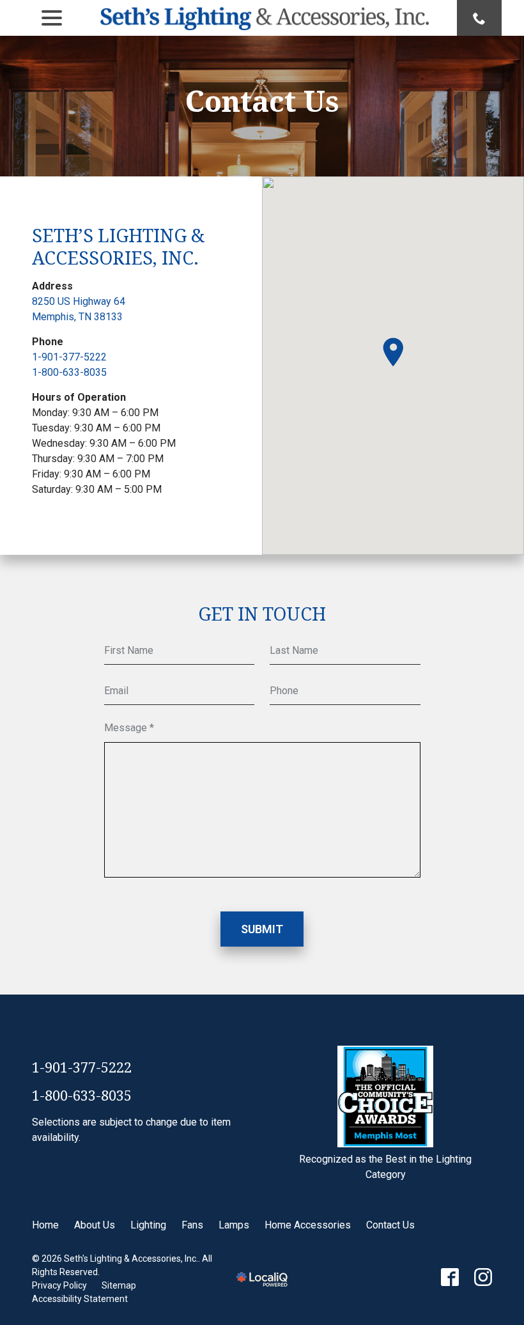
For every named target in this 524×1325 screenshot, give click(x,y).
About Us (94, 1225)
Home (45, 1225)
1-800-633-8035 (69, 372)
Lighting (148, 1225)
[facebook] (450, 1277)
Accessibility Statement (80, 1299)
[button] (393, 352)
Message (132, 728)
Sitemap (119, 1285)
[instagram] (483, 1277)
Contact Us (262, 101)
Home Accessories (308, 1225)
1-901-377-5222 (69, 357)
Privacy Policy (59, 1285)
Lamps (234, 1225)
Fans (192, 1225)
